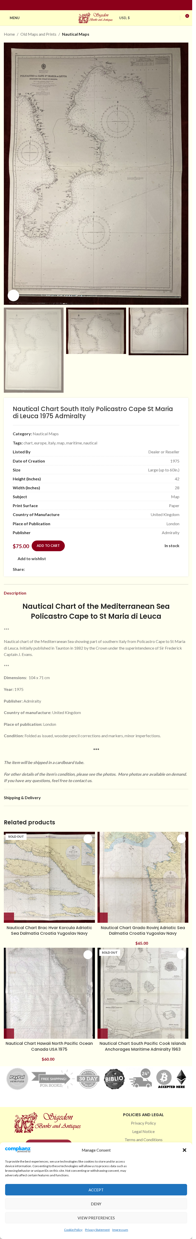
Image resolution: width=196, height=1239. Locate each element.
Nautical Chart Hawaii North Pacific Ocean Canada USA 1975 (49, 1046)
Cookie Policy (73, 1230)
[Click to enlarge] (13, 295)
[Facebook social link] (87, 5)
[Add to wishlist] (87, 838)
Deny (96, 1204)
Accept (96, 1190)
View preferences (96, 1218)
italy (51, 442)
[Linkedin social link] (105, 5)
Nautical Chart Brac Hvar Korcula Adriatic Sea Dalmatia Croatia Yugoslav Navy (49, 930)
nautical (90, 442)
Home (9, 34)
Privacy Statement (97, 1230)
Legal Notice (143, 1131)
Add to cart (48, 546)
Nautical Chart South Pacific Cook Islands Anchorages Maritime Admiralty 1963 (143, 1046)
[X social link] (34, 569)
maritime (74, 442)
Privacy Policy (143, 1123)
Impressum (120, 1230)
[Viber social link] (83, 569)
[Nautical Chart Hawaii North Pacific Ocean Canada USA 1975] (49, 993)
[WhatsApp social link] (65, 569)
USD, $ (124, 18)
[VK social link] (71, 569)
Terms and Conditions (144, 1139)
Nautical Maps (75, 34)
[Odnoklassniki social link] (58, 569)
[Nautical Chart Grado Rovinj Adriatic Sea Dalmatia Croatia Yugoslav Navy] (143, 877)
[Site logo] (96, 17)
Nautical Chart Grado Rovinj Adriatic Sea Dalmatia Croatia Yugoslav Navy (143, 930)
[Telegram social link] (77, 569)
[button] (184, 1150)
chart (28, 442)
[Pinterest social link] (99, 5)
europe (40, 442)
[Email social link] (40, 569)
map (61, 442)
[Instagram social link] (93, 5)
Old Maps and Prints (38, 34)
